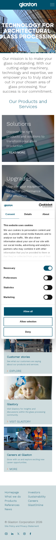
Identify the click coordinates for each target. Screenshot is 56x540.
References (12, 505)
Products (11, 500)
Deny (28, 331)
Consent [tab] (10, 214)
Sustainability (37, 496)
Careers (33, 500)
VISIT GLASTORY (20, 421)
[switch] (48, 278)
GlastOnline (35, 505)
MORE (13, 469)
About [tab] (45, 214)
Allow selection (28, 321)
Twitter (18, 533)
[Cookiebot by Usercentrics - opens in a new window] (39, 205)
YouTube (6, 533)
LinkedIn (12, 533)
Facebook (30, 533)
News (8, 509)
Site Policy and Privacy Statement (22, 526)
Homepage (12, 492)
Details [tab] (28, 214)
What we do (13, 496)
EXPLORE (15, 371)
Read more (17, 152)
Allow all (28, 311)
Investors (34, 492)
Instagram (24, 533)
